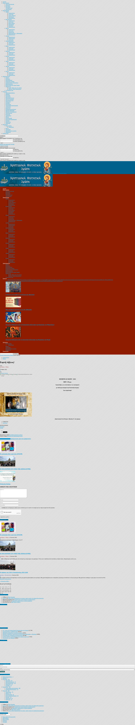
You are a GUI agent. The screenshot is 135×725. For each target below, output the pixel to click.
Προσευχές (8, 101)
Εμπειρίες (8, 5)
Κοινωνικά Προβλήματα (11, 119)
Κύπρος (7, 56)
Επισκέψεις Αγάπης (10, 81)
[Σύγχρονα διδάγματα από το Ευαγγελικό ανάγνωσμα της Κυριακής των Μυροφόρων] (13, 322)
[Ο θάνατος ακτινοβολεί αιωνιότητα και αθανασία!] (13, 292)
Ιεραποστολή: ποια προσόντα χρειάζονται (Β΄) (25, 599)
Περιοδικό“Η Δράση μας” (9, 7)
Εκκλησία (8, 95)
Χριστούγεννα (9, 113)
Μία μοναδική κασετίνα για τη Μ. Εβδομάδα (19, 309)
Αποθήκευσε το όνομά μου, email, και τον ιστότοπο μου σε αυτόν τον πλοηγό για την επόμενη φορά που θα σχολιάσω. (28, 507)
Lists (1, 668)
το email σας (16, 149)
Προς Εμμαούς (11, 597)
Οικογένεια (8, 122)
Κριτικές (7, 120)
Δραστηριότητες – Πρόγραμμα (15, 33)
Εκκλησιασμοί (9, 80)
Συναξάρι (8, 103)
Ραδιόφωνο (8, 132)
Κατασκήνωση (11, 18)
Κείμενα (5, 91)
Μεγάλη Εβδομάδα (10, 110)
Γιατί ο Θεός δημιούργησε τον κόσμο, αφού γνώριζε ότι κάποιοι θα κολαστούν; (26, 598)
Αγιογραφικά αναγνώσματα (12, 105)
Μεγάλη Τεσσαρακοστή (11, 111)
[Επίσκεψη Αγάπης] (7, 481)
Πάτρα (7, 28)
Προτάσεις (10, 25)
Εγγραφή (5, 722)
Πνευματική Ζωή (9, 100)
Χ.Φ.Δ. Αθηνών (12, 15)
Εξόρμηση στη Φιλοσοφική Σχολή (14, 436)
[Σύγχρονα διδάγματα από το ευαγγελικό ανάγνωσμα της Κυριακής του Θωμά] (13, 337)
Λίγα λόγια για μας (10, 4)
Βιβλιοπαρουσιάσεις (10, 92)
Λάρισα (7, 66)
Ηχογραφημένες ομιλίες (11, 130)
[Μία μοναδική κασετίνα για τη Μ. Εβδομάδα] (13, 306)
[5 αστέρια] (18, 374)
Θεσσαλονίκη (9, 19)
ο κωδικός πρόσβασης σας (19, 141)
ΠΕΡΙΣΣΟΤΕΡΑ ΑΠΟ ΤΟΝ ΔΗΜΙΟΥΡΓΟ (20, 438)
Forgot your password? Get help (7, 144)
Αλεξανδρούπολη (10, 41)
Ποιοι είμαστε (6, 3)
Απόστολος (8, 106)
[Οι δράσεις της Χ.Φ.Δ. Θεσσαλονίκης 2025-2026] (7, 569)
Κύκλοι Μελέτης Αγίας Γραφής (13, 85)
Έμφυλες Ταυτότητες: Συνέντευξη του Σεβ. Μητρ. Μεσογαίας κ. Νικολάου (19, 634)
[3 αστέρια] (10, 374)
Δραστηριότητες (6, 76)
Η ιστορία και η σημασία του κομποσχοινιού (13, 635)
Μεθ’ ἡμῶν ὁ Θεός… (16, 602)
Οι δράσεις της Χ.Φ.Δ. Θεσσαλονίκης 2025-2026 (14, 572)
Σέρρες (7, 71)
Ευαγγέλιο (8, 108)
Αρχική (4, 1)
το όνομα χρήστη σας (17, 139)
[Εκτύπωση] (2, 373)
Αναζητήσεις (8, 115)
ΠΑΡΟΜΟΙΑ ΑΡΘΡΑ (5, 438)
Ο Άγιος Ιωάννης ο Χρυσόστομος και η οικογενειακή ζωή (16, 636)
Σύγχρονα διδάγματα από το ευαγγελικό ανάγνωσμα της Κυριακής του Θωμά (28, 339)
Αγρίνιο (7, 36)
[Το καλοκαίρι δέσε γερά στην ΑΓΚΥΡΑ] (7, 451)
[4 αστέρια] (14, 374)
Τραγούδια (8, 129)
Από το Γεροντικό (10, 99)
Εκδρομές (8, 79)
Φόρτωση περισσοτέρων (5, 579)
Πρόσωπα (8, 123)
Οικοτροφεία (8, 9)
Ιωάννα (4, 598)
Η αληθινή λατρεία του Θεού (15, 434)
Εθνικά (7, 117)
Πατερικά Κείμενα (10, 98)
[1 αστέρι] (2, 374)
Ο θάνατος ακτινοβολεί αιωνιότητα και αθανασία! (20, 294)
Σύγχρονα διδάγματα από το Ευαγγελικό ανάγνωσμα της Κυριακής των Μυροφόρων (30, 324)
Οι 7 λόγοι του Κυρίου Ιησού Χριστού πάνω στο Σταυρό (15, 630)
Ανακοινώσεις (11, 13)
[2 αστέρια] (6, 374)
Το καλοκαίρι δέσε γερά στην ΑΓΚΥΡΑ (11, 454)
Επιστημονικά (9, 118)
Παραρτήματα (6, 10)
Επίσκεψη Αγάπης (5, 484)
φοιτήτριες (5, 423)
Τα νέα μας (10, 14)
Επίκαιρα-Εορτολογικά (11, 109)
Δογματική (8, 96)
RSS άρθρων (6, 718)
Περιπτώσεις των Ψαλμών (9, 638)
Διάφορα (7, 94)
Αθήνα (7, 11)
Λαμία (7, 61)
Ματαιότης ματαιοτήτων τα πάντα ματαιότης (22, 600)
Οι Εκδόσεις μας (9, 90)
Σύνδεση (5, 720)
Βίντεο (7, 128)
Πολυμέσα (5, 124)
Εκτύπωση (6, 373)
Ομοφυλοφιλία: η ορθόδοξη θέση (10, 631)
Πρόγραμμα (11, 17)
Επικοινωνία (11, 32)
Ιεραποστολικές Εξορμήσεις (12, 82)
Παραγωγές (8, 86)
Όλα (7, 279)
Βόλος (7, 46)
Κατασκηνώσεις (9, 84)
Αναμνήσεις (11, 127)
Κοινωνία (8, 114)
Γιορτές (7, 77)
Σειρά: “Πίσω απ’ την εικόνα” (15, 87)
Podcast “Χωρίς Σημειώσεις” (14, 89)
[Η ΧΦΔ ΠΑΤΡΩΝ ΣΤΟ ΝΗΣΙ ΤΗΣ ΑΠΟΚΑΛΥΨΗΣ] (7, 466)
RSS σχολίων (6, 719)
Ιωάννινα (8, 51)
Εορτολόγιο (8, 104)
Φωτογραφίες (9, 125)
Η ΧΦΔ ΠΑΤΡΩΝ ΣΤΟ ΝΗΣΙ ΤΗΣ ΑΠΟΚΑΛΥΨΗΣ (15, 469)
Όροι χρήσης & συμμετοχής (9, 716)
